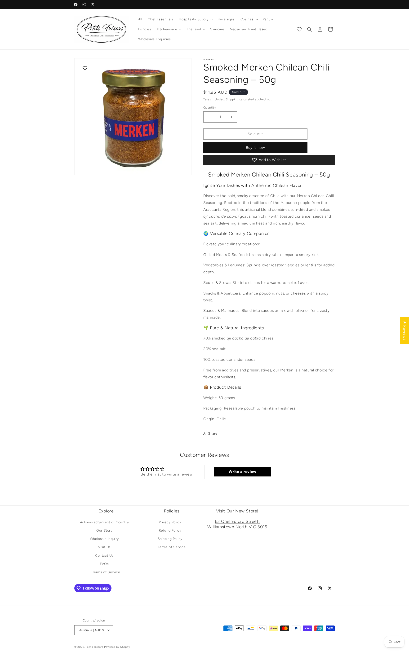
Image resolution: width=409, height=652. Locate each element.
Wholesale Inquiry (104, 539)
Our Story (104, 531)
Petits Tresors (94, 646)
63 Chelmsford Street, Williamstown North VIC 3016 (237, 524)
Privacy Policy (170, 522)
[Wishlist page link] (299, 29)
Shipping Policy (170, 539)
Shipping (232, 99)
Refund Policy (170, 531)
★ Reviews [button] (404, 330)
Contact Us (104, 555)
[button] (195, 19)
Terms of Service (106, 572)
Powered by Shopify (117, 646)
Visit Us (104, 547)
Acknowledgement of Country (104, 522)
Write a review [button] (242, 471)
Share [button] (213, 434)
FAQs (104, 564)
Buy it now (255, 147)
